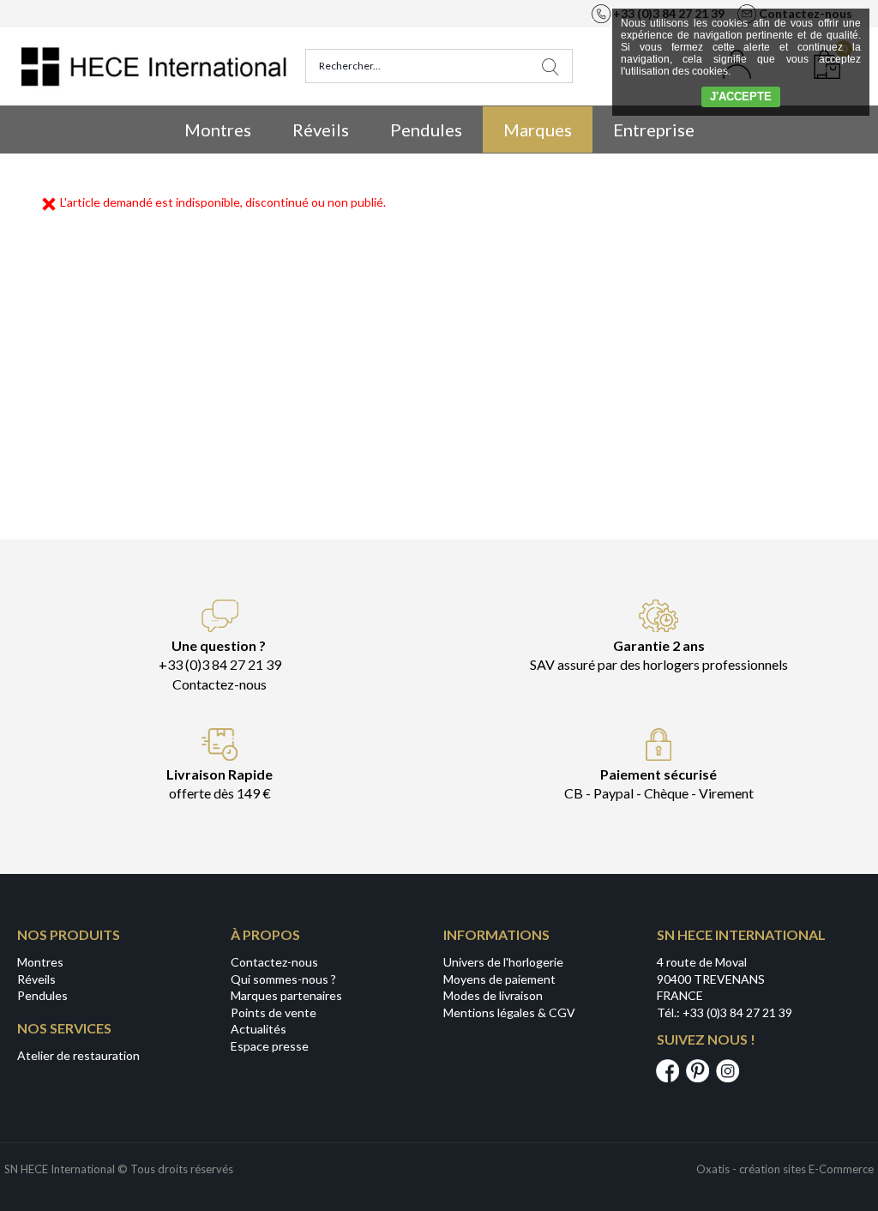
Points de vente (273, 1012)
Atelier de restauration (78, 1055)
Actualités (258, 1028)
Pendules (426, 129)
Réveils (320, 129)
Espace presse (270, 1046)
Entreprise (654, 129)
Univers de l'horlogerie (503, 962)
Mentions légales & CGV (509, 1012)
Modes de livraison (493, 995)
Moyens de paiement (499, 979)
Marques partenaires (286, 995)
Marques (537, 129)
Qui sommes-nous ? (283, 979)
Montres (217, 129)
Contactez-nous (274, 962)
